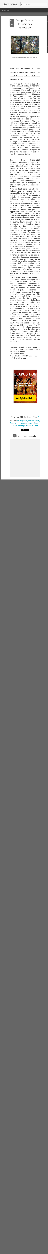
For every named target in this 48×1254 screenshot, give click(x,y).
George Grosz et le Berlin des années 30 (25, 24)
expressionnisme (26, 423)
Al (39, 417)
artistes (31, 420)
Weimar (35, 425)
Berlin (37, 420)
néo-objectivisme (24, 425)
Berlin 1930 (14, 423)
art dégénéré (22, 420)
